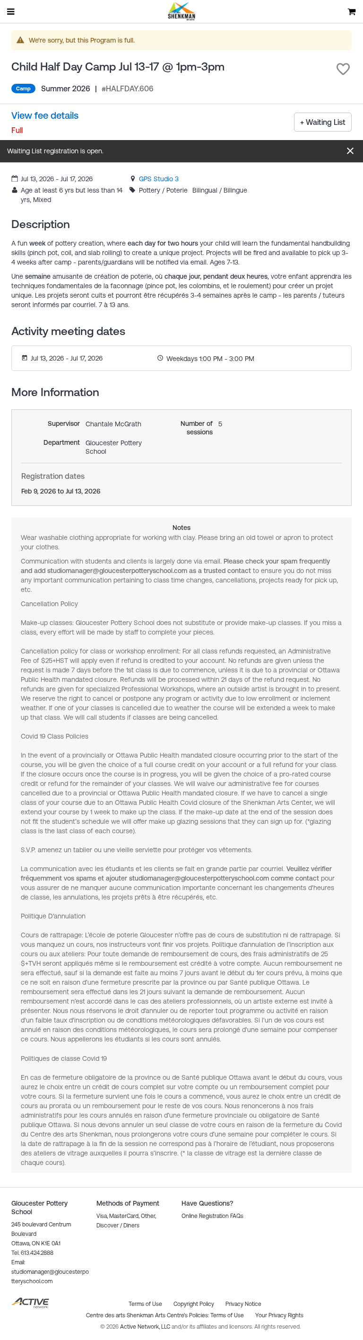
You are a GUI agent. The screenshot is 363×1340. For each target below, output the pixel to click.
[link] (159, 179)
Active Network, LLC (146, 1326)
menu (11, 11)
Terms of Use (227, 1315)
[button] (343, 69)
